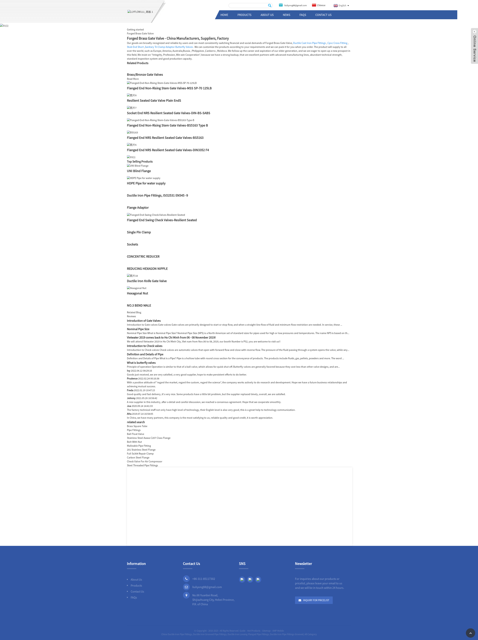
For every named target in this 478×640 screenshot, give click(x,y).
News (286, 15)
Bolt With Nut (134, 441)
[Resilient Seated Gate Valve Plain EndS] (131, 95)
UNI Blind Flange (139, 171)
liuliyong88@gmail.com (207, 587)
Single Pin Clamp (139, 232)
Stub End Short (135, 47)
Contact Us (323, 15)
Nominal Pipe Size (138, 329)
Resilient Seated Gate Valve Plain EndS (154, 100)
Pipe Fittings (134, 430)
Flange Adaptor (138, 207)
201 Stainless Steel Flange (141, 449)
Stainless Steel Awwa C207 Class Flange (148, 438)
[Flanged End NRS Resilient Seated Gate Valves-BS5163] (132, 132)
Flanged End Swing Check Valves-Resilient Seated (162, 220)
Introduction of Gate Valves (144, 320)
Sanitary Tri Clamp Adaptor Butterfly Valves (169, 47)
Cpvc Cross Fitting (337, 43)
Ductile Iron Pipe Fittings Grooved (286, 634)
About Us (267, 15)
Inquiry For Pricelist (316, 600)
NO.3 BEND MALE (139, 305)
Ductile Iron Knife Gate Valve (147, 281)
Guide (242, 630)
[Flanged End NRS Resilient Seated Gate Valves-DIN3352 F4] (131, 144)
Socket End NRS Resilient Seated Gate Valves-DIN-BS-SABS (168, 113)
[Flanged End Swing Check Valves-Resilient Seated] (156, 214)
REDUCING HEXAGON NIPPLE (147, 268)
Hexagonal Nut (137, 293)
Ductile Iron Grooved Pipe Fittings (209, 634)
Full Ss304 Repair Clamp (140, 453)
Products (244, 15)
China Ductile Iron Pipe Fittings (176, 634)
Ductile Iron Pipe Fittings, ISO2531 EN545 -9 (157, 195)
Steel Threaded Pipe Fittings (142, 465)
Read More (133, 79)
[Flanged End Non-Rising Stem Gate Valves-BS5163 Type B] (160, 120)
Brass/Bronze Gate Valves (145, 74)
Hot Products (253, 630)
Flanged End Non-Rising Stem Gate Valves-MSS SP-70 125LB (169, 88)
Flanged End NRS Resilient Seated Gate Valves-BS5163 (165, 137)
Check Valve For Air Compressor (144, 461)
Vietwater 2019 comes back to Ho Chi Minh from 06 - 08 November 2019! (171, 337)
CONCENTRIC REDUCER (143, 256)
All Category (311, 634)
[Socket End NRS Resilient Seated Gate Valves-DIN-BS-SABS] (131, 107)
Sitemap (266, 630)
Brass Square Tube (137, 426)
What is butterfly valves (141, 362)
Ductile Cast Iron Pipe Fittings (309, 43)
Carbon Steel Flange (138, 457)
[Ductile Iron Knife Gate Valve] (132, 275)
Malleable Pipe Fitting (139, 445)
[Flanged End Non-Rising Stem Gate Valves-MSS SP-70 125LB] (162, 82)
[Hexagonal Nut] (136, 288)
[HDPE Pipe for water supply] (143, 178)
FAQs (302, 15)
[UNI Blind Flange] (137, 165)
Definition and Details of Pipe (145, 354)
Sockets (132, 244)
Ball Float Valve (135, 434)
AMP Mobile (278, 630)
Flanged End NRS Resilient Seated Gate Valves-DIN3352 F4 (168, 150)
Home (224, 15)
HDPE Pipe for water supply (146, 183)
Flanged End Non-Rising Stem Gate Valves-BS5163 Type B (167, 125)
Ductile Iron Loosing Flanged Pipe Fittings (248, 634)
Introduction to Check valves (144, 346)
